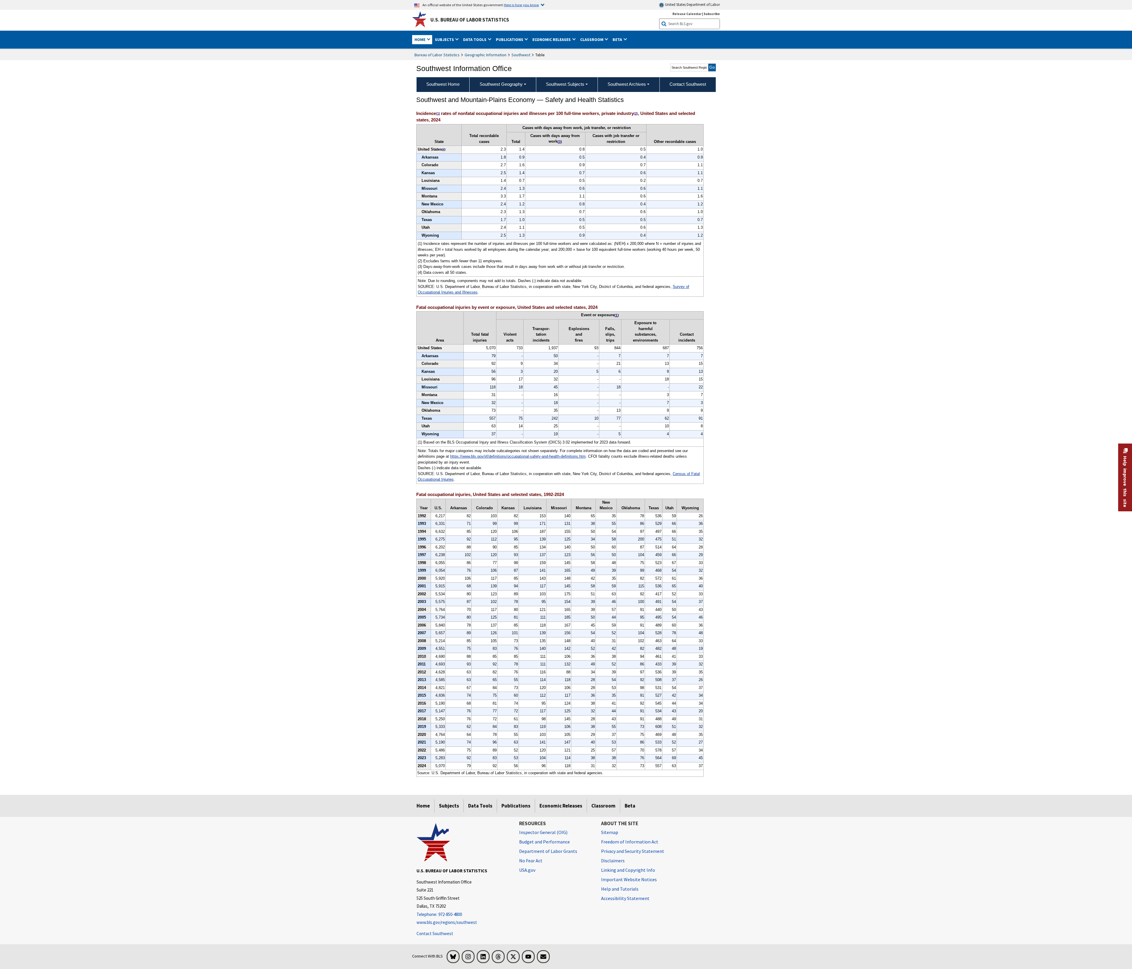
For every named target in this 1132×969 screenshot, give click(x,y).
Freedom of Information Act (629, 842)
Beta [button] (618, 39)
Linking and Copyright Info (628, 870)
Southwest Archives (627, 84)
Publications (515, 805)
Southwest (520, 54)
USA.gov (527, 870)
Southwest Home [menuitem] (443, 84)
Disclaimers (613, 860)
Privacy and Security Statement (632, 851)
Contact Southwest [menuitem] (687, 84)
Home (423, 805)
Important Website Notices (629, 879)
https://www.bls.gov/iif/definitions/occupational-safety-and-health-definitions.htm (518, 456)
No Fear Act (530, 860)
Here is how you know (521, 4)
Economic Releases (560, 805)
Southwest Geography (501, 84)
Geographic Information (485, 54)
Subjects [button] (445, 39)
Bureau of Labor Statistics (437, 54)
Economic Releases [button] (552, 39)
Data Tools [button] (475, 39)
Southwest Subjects (565, 84)
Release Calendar (687, 13)
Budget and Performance (544, 842)
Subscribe (712, 13)
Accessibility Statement (625, 898)
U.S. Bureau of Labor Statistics (469, 20)
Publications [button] (510, 39)
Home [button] (420, 39)
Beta (630, 805)
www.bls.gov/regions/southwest (447, 922)
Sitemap (609, 832)
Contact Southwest (435, 933)
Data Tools (480, 805)
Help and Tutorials (620, 889)
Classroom (603, 805)
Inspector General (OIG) (543, 832)
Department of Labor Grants (548, 851)
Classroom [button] (592, 39)
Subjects (449, 805)
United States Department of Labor (692, 4)
